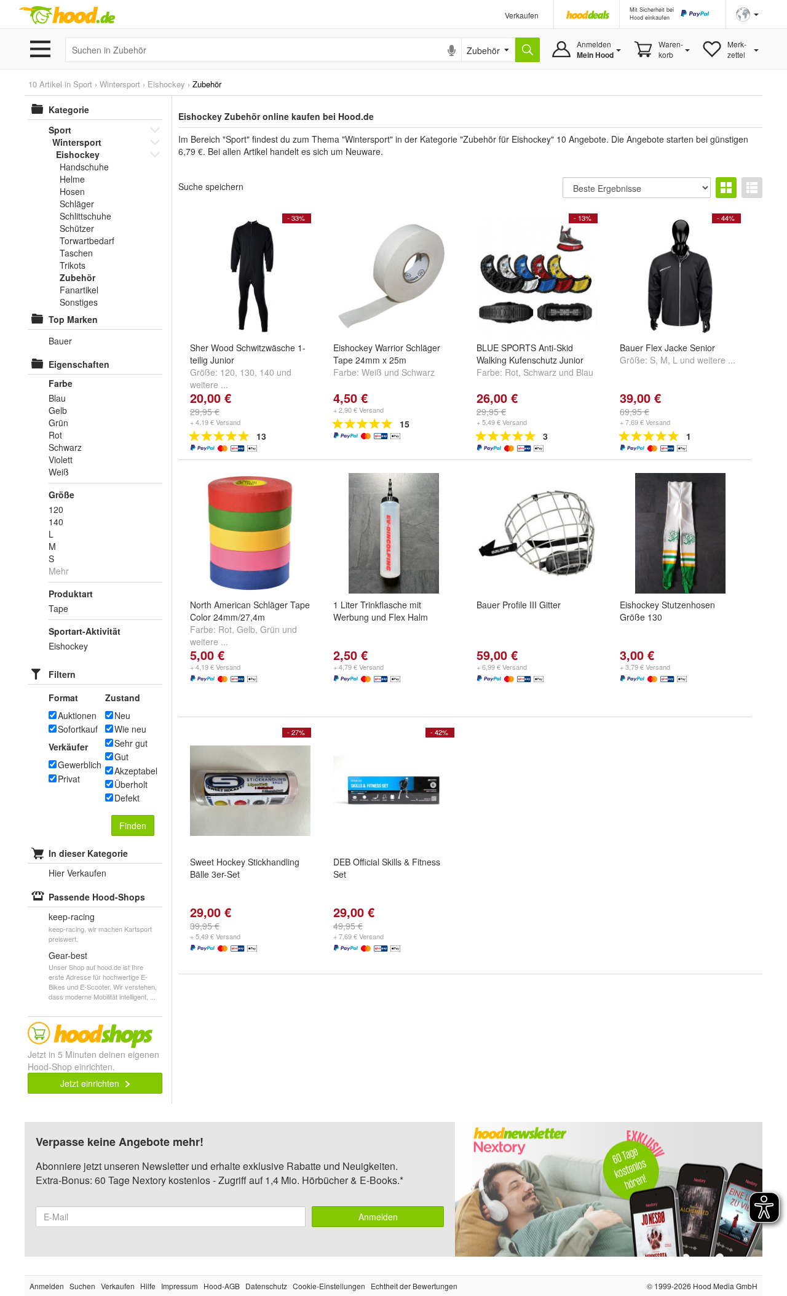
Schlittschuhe (85, 216)
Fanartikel (79, 290)
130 (247, 372)
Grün (270, 629)
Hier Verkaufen (77, 873)
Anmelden (378, 1217)
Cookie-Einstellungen (329, 1286)
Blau (57, 398)
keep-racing (72, 916)
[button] (747, 13)
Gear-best (68, 955)
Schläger (77, 203)
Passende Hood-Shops (97, 897)
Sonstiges (79, 302)
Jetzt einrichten (91, 1083)
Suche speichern (210, 186)
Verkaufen (522, 15)
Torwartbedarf (87, 240)
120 (227, 372)
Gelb (246, 629)
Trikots (72, 265)
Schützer (77, 228)
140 (266, 372)
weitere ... (209, 384)
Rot (511, 372)
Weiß (372, 372)
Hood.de (67, 15)
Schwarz (418, 372)
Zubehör (77, 277)
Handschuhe (84, 167)
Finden (132, 825)
